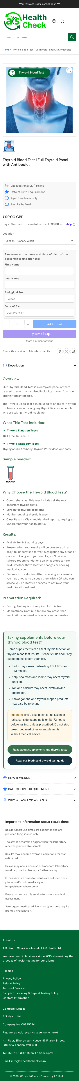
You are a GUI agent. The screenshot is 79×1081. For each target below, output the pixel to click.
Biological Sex (14, 292)
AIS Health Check (28, 1076)
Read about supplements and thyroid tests (40, 749)
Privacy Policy (12, 978)
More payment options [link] (39, 341)
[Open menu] (72, 21)
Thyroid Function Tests (22, 430)
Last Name (12, 278)
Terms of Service (14, 988)
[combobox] (39, 37)
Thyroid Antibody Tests (23, 444)
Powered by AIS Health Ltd (54, 1076)
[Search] (72, 37)
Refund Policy (11, 983)
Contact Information (16, 998)
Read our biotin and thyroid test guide (40, 760)
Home (6, 49)
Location (8, 233)
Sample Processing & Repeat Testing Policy (31, 993)
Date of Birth (13, 306)
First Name (12, 264)
